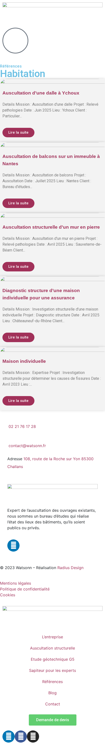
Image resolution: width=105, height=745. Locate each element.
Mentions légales (15, 583)
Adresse (14, 458)
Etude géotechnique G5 (52, 659)
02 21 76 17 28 (22, 426)
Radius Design (70, 567)
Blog (52, 692)
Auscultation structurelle (52, 648)
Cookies (7, 594)
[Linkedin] (13, 545)
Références (52, 681)
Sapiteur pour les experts (52, 670)
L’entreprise (52, 636)
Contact (52, 704)
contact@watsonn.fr (27, 445)
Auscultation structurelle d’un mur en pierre (51, 227)
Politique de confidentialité (25, 589)
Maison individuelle (24, 361)
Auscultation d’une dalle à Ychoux (40, 92)
